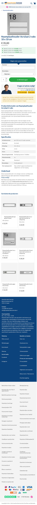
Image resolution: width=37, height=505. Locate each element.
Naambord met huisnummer (9, 425)
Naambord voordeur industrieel (7, 416)
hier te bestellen (8, 126)
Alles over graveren (25, 466)
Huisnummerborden (7, 443)
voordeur (4, 321)
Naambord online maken (8, 457)
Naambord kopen (24, 393)
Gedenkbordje (23, 470)
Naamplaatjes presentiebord (27, 474)
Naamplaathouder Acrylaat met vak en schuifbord (8, 252)
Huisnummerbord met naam (27, 418)
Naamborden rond (25, 427)
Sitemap (4, 351)
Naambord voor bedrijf (26, 414)
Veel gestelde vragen (25, 347)
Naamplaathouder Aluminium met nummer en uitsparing (26, 252)
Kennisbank (5, 347)
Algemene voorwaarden (26, 369)
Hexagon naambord (7, 421)
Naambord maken (6, 447)
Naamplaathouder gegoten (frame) (10, 217)
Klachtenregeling (24, 378)
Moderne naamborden (8, 482)
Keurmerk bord (24, 402)
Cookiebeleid (23, 365)
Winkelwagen (5, 343)
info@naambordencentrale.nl (9, 310)
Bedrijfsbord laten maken (8, 385)
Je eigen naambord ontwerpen (7, 452)
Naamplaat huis (24, 435)
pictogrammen (27, 323)
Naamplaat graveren (25, 398)
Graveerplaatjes (24, 443)
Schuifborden (23, 406)
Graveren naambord (7, 461)
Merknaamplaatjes (7, 399)
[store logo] (13, 3)
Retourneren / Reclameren (27, 374)
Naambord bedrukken (7, 473)
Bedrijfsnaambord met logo (9, 395)
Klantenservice (24, 343)
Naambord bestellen (7, 429)
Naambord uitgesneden (8, 477)
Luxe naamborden (24, 447)
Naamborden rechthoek (26, 431)
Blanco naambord (6, 469)
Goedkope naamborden (8, 439)
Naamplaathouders (8, 10)
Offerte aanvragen (25, 355)
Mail (32, 88)
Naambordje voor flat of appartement (8, 390)
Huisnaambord (6, 465)
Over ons (22, 339)
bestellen (31, 326)
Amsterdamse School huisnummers (25, 457)
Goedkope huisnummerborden (25, 452)
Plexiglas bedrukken (25, 422)
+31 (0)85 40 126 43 (7, 308)
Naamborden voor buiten (8, 435)
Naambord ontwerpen (26, 462)
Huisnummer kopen (7, 411)
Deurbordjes (23, 479)
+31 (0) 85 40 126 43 (6, 185)
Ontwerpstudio (24, 351)
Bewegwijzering (24, 385)
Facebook (4, 357)
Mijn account (5, 339)
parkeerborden (17, 323)
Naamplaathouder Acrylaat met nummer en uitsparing (25, 218)
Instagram (4, 361)
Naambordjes (23, 389)
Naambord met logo (7, 403)
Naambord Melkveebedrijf (27, 439)
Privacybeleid (23, 361)
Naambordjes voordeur (26, 410)
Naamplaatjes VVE (7, 407)
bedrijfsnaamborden (7, 323)
